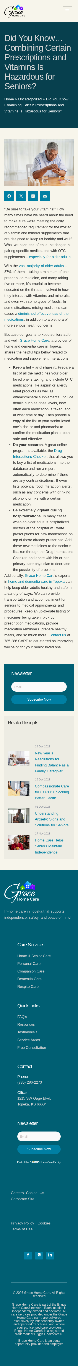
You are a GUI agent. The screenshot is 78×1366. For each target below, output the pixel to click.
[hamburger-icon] (67, 11)
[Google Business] (39, 1255)
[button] (9, 196)
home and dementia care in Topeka (36, 581)
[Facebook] (28, 1255)
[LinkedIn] (50, 1255)
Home (9, 99)
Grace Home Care (34, 340)
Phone (22, 1076)
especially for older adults (50, 257)
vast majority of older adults (41, 266)
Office (21, 1092)
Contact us (57, 635)
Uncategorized (30, 99)
